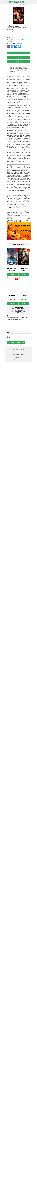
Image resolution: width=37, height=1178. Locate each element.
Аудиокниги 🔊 (18, 351)
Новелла (24, 39)
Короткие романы (18, 360)
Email (9, 337)
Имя (8, 332)
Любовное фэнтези (16, 39)
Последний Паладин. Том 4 (12, 267)
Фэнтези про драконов (18, 354)
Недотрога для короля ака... (24, 267)
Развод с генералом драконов (23, 296)
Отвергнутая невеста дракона (12, 296)
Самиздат (9, 41)
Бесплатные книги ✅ (18, 349)
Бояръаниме (18, 357)
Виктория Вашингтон (17, 34)
